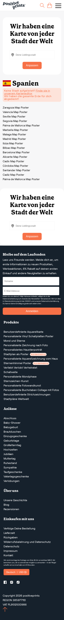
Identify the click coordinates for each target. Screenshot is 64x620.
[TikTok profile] (19, 582)
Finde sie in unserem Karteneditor (27, 92)
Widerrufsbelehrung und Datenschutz (27, 541)
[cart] (50, 5)
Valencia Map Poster (15, 112)
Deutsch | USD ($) (16, 572)
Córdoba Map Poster (15, 165)
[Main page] (14, 5)
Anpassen (32, 65)
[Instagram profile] (13, 582)
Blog (6, 504)
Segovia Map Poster (15, 121)
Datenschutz (11, 546)
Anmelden (32, 311)
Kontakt (8, 555)
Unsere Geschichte (15, 500)
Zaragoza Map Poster (16, 107)
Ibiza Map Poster (13, 143)
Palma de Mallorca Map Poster (21, 125)
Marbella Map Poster (15, 129)
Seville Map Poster (14, 116)
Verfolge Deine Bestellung (19, 528)
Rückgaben (11, 537)
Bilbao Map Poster (14, 147)
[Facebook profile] (6, 582)
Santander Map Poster (16, 170)
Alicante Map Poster (15, 156)
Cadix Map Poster (13, 161)
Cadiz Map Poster (13, 174)
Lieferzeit (9, 532)
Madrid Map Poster (14, 138)
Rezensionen (11, 509)
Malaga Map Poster (14, 134)
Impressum (11, 550)
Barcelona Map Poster (16, 152)
